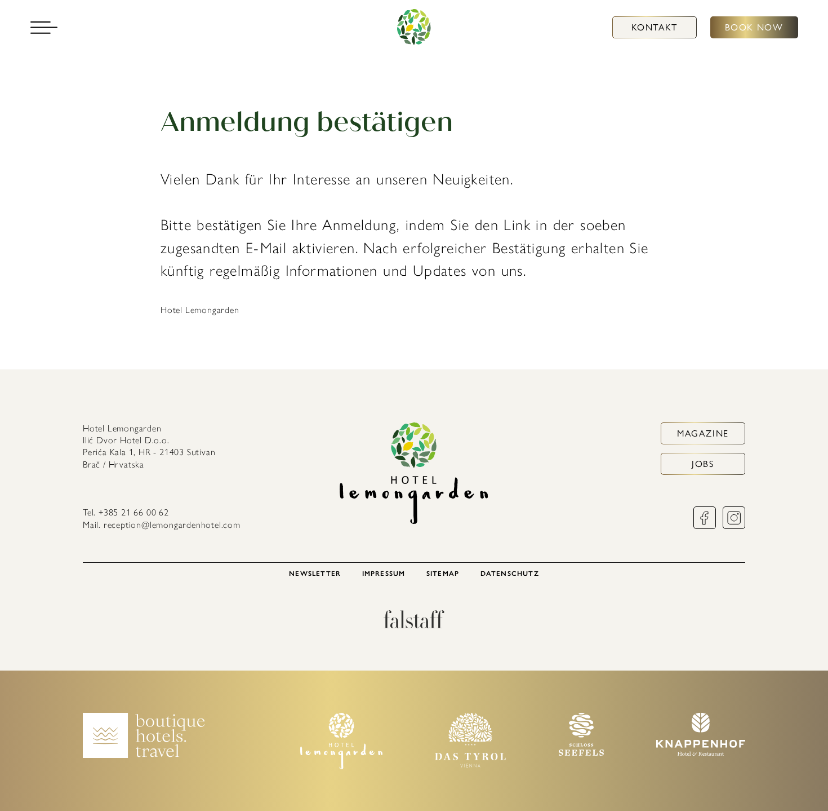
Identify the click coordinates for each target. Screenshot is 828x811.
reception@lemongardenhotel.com (172, 524)
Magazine (703, 433)
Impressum (384, 574)
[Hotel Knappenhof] (700, 752)
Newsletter (315, 574)
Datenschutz (509, 574)
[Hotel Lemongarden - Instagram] (734, 526)
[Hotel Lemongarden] (414, 27)
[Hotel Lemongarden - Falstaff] (414, 625)
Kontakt (654, 27)
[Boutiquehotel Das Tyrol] (470, 764)
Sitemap (442, 574)
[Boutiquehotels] (144, 755)
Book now (754, 27)
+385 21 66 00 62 (134, 512)
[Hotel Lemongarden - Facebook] (704, 526)
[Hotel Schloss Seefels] (581, 752)
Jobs (703, 464)
